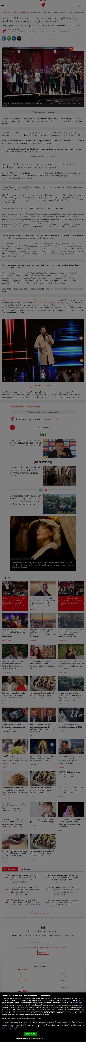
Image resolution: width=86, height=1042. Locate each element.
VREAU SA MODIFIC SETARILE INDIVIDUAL (29, 1038)
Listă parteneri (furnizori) (9, 1029)
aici (80, 1009)
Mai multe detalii (77, 1002)
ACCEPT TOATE (30, 1034)
